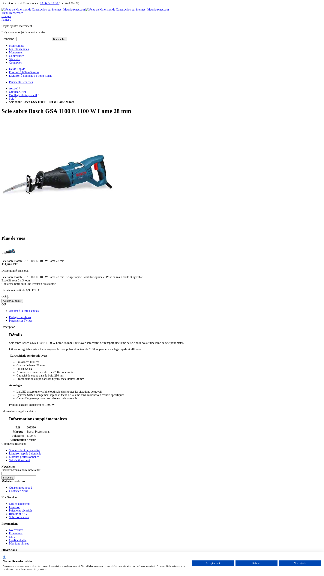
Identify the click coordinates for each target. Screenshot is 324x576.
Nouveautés (16, 530)
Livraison (14, 507)
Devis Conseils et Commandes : (20, 3)
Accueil (13, 88)
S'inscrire (14, 59)
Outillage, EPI (17, 91)
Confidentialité (17, 540)
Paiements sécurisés (20, 510)
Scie (11, 98)
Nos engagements (19, 503)
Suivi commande (19, 517)
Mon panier (16, 52)
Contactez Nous (18, 491)
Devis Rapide (17, 68)
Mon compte (16, 45)
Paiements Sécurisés (21, 82)
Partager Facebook (20, 317)
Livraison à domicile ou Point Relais (30, 75)
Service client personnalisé (24, 450)
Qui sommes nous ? (20, 487)
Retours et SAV (18, 513)
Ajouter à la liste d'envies (24, 310)
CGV (12, 536)
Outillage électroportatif (23, 95)
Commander (16, 55)
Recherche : (9, 38)
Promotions (15, 533)
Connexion (15, 62)
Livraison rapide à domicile (25, 453)
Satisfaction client (19, 460)
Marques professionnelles (24, 456)
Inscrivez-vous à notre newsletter (21, 470)
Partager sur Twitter (20, 320)
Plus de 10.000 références (24, 72)
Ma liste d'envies (19, 49)
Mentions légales (19, 543)
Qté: (4, 296)
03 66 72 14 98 (49, 3)
